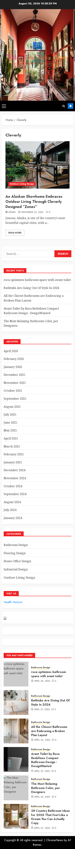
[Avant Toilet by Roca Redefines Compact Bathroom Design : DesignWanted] (16, 759)
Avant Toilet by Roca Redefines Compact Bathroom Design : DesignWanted (45, 760)
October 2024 (13, 486)
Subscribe (70, 106)
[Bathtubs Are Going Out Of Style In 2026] (16, 702)
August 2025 (12, 407)
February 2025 (14, 454)
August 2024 (12, 502)
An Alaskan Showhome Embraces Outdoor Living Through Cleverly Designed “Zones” (33, 201)
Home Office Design (17, 561)
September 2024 (15, 494)
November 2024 (15, 478)
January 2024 (13, 518)
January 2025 (13, 462)
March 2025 (12, 446)
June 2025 (10, 422)
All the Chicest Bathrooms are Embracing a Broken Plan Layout (49, 731)
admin (12, 212)
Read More (14, 232)
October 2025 (13, 391)
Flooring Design (15, 553)
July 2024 (10, 510)
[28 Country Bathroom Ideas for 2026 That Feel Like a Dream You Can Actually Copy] (16, 816)
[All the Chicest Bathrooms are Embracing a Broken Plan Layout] (16, 731)
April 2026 (11, 351)
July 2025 (10, 414)
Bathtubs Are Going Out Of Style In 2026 (31, 288)
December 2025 (14, 375)
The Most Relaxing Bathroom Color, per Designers (45, 788)
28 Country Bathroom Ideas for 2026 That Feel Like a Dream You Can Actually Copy (50, 817)
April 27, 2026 (42, 709)
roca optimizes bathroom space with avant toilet (37, 280)
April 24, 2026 (42, 797)
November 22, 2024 (32, 212)
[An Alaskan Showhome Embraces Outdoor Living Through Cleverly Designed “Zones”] (37, 165)
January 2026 (13, 367)
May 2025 (10, 430)
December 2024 (14, 470)
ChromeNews (54, 840)
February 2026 (14, 359)
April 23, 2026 (42, 828)
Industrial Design (16, 569)
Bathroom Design (16, 545)
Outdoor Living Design (22, 184)
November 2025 (15, 383)
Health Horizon (13, 602)
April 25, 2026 (42, 771)
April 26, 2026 (42, 740)
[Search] (63, 106)
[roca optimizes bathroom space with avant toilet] (16, 674)
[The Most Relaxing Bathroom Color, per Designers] (16, 787)
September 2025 (15, 399)
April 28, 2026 (42, 681)
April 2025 (11, 438)
